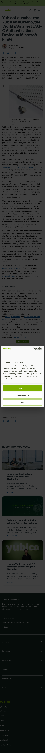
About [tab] (37, 355)
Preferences (21, 395)
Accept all (22, 388)
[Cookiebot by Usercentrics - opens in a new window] (32, 348)
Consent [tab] (8, 355)
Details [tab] (22, 355)
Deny (22, 402)
